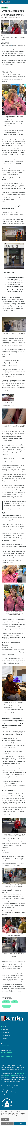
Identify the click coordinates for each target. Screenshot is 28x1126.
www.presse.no (5, 1094)
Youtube (5, 1038)
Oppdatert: (15, 45)
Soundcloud (6, 1035)
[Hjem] (5, 1)
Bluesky (5, 1026)
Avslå (7, 1123)
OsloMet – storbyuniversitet (9, 1069)
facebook (5, 1029)
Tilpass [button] (5, 1119)
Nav (7, 738)
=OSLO (14, 1002)
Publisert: (3, 45)
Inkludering (6, 1006)
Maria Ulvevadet (5, 42)
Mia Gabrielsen (5, 43)
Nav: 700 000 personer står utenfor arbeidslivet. (13, 752)
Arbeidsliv (6, 1002)
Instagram (6, 1032)
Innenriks (4, 7)
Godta (20, 1123)
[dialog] (14, 1118)
